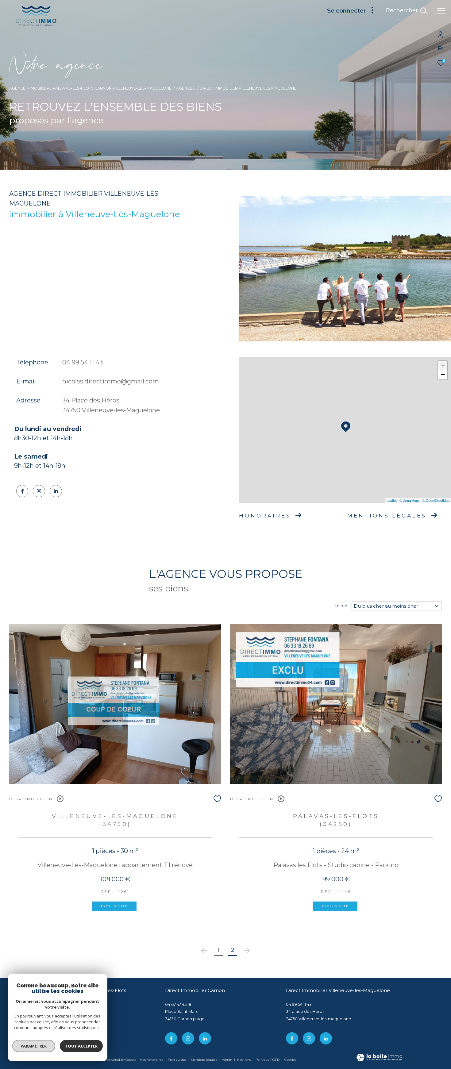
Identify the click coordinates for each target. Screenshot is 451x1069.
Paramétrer (34, 1046)
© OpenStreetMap (435, 500)
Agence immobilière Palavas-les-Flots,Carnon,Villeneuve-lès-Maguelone (90, 88)
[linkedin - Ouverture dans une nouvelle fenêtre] (56, 491)
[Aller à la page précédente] (204, 950)
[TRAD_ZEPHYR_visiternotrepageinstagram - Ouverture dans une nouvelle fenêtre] (39, 491)
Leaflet (392, 500)
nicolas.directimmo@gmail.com (110, 381)
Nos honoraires (151, 1060)
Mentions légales (204, 1060)
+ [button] (443, 365)
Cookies (290, 1060)
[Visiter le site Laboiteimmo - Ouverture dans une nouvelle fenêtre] (379, 1058)
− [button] (443, 375)
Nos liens (244, 1060)
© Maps (409, 500)
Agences (185, 88)
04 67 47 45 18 (178, 1004)
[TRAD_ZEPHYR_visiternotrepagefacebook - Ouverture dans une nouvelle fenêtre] (22, 491)
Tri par (340, 606)
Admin (227, 1060)
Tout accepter (81, 1046)
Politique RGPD (267, 1060)
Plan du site (177, 1060)
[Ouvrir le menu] (441, 10)
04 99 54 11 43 (82, 362)
